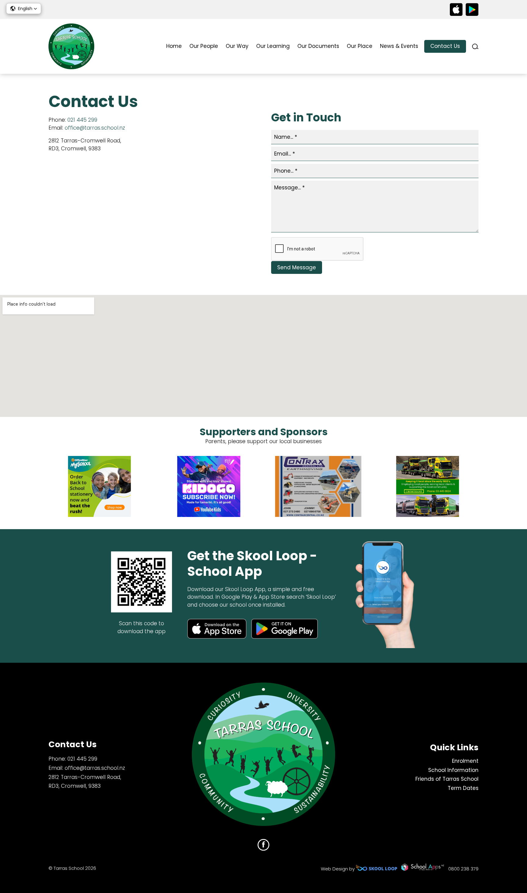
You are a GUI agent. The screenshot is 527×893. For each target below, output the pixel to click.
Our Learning (273, 46)
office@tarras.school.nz (95, 127)
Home (174, 46)
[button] (23, 8)
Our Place (359, 46)
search (475, 46)
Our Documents (318, 46)
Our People (203, 46)
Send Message (296, 267)
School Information (453, 770)
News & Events (399, 46)
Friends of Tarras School (447, 779)
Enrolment (465, 761)
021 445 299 (82, 120)
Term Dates (463, 788)
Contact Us (445, 46)
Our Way (237, 46)
